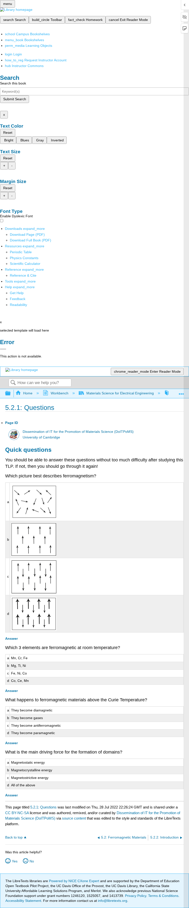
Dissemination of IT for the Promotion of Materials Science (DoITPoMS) (78, 432)
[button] (17, 299)
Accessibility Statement (23, 901)
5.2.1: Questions (43, 807)
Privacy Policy (135, 896)
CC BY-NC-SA (17, 813)
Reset (7, 133)
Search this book (13, 83)
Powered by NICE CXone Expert (74, 881)
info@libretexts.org (112, 901)
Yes (14, 861)
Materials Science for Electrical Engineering (120, 393)
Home (27, 393)
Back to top (14, 837)
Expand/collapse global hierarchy (11, 393)
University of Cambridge (41, 437)
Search (13, 383)
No (32, 861)
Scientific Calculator (25, 264)
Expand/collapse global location (181, 392)
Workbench (59, 393)
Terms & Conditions (163, 896)
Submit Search (14, 99)
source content (74, 818)
